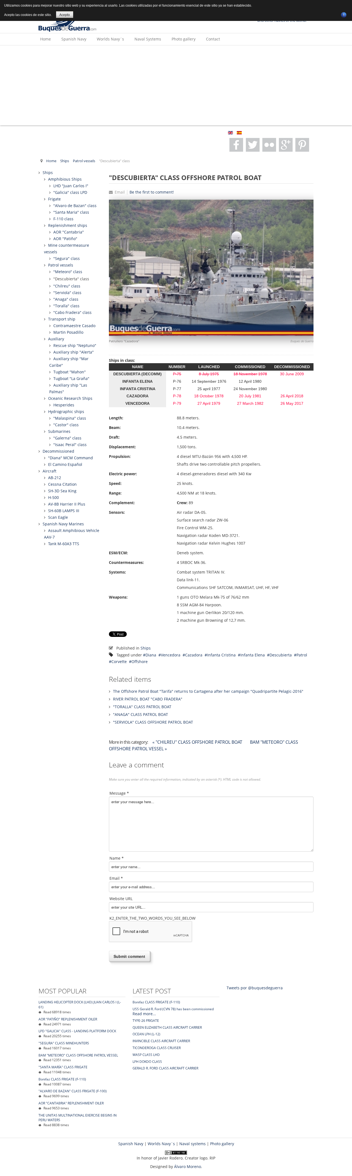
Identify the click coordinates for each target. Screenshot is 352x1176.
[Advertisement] (176, 86)
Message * (119, 793)
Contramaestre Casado (74, 325)
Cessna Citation (62, 484)
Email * (116, 878)
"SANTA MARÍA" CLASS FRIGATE (62, 1067)
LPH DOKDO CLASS (147, 1061)
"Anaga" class (65, 299)
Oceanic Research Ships (70, 398)
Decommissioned (58, 451)
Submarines (59, 431)
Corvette (119, 661)
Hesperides (63, 405)
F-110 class (63, 218)
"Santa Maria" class (71, 212)
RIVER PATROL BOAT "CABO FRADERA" (147, 699)
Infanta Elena (252, 655)
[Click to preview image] (211, 267)
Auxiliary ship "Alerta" (73, 352)
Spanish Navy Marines (63, 523)
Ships (64, 161)
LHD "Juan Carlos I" (70, 185)
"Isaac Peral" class (70, 444)
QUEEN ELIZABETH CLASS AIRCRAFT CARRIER (167, 1027)
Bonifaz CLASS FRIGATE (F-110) (62, 1079)
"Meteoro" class (67, 271)
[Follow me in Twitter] (253, 145)
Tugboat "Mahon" (69, 371)
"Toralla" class (66, 305)
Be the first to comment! (152, 192)
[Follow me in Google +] (269, 145)
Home (45, 39)
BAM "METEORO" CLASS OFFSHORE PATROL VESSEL (78, 1055)
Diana (150, 655)
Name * (116, 858)
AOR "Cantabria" (68, 232)
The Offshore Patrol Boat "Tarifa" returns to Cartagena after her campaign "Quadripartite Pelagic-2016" (208, 691)
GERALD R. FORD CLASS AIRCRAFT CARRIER (165, 1068)
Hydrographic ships (66, 411)
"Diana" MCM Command (70, 457)
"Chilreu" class (66, 286)
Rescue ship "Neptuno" (74, 345)
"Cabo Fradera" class (72, 312)
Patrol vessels (84, 161)
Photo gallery (184, 39)
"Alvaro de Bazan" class (75, 205)
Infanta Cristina (221, 655)
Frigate (54, 199)
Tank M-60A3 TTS (63, 543)
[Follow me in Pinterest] (286, 145)
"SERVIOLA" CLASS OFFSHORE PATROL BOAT (153, 722)
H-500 (53, 497)
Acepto (64, 15)
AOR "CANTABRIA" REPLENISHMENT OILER (71, 1103)
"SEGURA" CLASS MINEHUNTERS (63, 1043)
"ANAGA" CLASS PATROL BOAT (140, 714)
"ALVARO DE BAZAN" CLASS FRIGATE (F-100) (72, 1091)
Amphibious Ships (65, 179)
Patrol (301, 655)
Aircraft (49, 471)
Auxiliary (56, 338)
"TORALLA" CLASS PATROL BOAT (142, 706)
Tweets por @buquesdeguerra (255, 987)
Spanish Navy (73, 39)
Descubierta (281, 655)
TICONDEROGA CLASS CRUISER (157, 1047)
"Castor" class (66, 424)
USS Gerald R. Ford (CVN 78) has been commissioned (173, 1009)
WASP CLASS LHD (146, 1054)
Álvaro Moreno (187, 1166)
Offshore (139, 661)
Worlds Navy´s (110, 39)
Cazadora (193, 655)
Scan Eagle (58, 517)
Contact (213, 39)
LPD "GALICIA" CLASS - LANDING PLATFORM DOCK (77, 1031)
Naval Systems (147, 39)
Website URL (121, 898)
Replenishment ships (67, 225)
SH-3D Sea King (62, 490)
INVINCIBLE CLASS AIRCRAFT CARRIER (161, 1041)
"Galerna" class (67, 438)
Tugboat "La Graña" (71, 378)
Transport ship (61, 319)
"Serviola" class (67, 292)
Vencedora (170, 655)
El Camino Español (65, 464)
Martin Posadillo (68, 332)
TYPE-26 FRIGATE (146, 1020)
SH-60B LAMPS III (63, 510)
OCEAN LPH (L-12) (146, 1034)
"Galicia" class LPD (70, 192)
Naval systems (192, 1143)
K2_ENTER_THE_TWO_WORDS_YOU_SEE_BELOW (152, 918)
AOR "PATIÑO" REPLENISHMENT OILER (67, 1019)
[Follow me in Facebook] (236, 145)
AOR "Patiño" (65, 238)
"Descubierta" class (71, 278)
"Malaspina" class (69, 418)
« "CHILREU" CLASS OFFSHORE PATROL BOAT (197, 742)
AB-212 (54, 477)
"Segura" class (66, 258)
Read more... (144, 1013)
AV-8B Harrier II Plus (66, 504)
